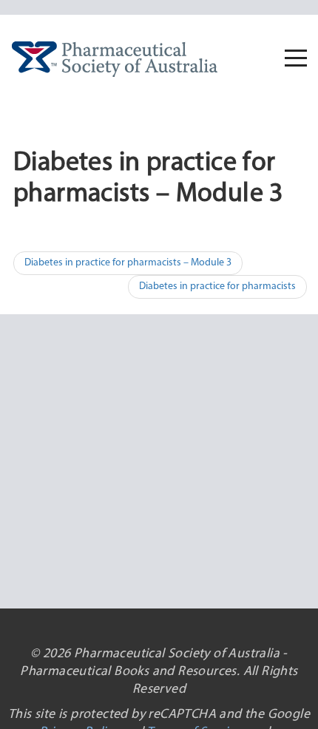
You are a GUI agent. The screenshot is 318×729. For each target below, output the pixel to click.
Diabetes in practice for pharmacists (217, 286)
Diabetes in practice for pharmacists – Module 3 (127, 262)
